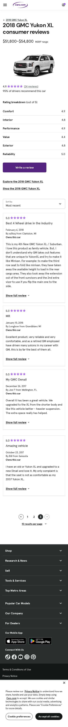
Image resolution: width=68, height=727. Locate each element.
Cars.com (11, 698)
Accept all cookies (49, 716)
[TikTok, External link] (7, 657)
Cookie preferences (19, 716)
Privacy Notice (9, 676)
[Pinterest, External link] (33, 657)
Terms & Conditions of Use (16, 669)
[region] (34, 703)
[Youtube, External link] (20, 657)
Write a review (25, 167)
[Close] (64, 683)
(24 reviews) (31, 86)
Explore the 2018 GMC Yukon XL (23, 181)
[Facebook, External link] (14, 657)
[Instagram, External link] (26, 657)
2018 (16, 20)
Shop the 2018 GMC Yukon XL (21, 188)
